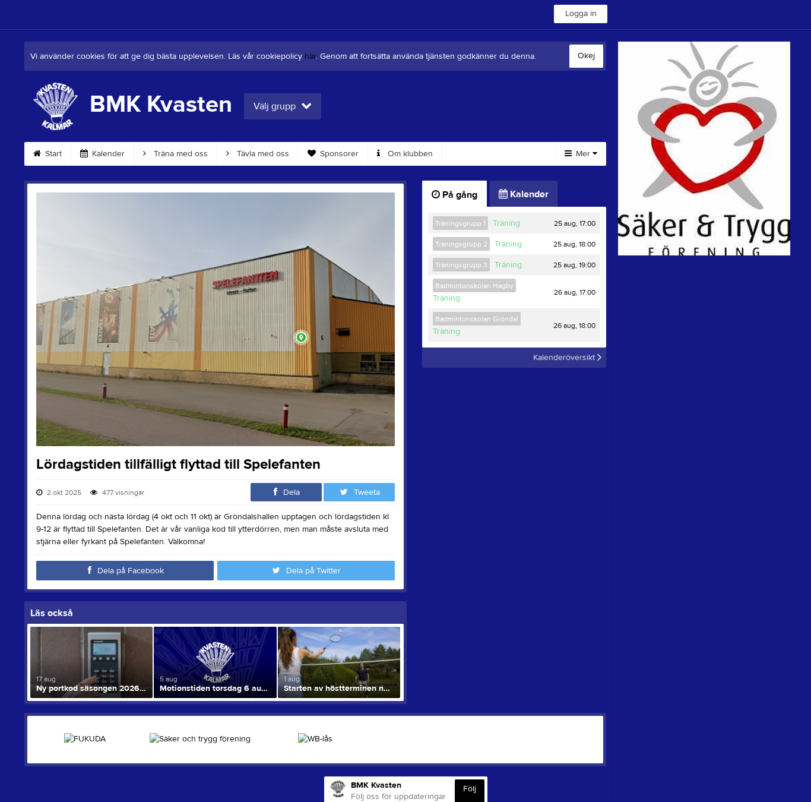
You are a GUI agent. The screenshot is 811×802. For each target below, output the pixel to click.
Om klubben (409, 154)
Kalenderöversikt (565, 357)
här (310, 56)
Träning (506, 223)
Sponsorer (338, 154)
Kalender (107, 154)
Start (52, 154)
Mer (583, 154)
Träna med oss (179, 154)
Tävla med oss (262, 154)
